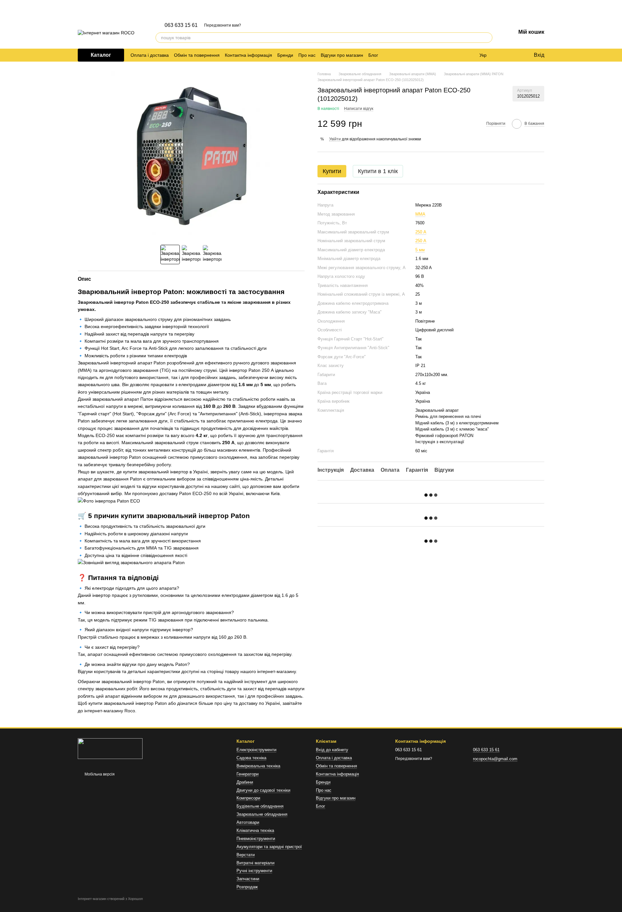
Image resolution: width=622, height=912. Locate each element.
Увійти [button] (335, 138)
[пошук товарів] (487, 37)
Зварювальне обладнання (261, 814)
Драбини (244, 782)
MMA (420, 213)
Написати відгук (358, 108)
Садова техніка (251, 757)
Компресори (248, 798)
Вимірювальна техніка (258, 766)
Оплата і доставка (150, 55)
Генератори (247, 774)
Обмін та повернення (197, 55)
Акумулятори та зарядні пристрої (269, 846)
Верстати (245, 854)
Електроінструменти (256, 749)
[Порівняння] (502, 55)
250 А (420, 231)
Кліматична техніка (255, 830)
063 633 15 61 (181, 25)
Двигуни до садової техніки (263, 790)
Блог (373, 55)
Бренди (285, 55)
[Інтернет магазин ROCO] (110, 748)
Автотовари (247, 822)
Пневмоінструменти (255, 838)
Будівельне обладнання (259, 806)
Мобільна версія (99, 774)
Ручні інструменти (254, 870)
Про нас (307, 55)
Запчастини (247, 878)
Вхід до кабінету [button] (332, 749)
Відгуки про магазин (342, 55)
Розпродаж (247, 886)
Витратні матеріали (255, 862)
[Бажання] (515, 55)
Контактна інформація (248, 55)
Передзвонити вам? (222, 25)
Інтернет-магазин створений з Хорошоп (110, 899)
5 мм (420, 249)
